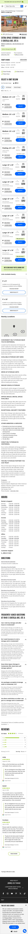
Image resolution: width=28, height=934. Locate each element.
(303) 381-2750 (5, 54)
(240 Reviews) (9, 34)
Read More (14, 853)
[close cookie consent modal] (26, 905)
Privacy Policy (8, 918)
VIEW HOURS (23, 59)
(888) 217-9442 (19, 54)
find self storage (10, 11)
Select (21, 106)
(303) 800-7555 (14, 491)
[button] (14, 274)
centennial (19, 11)
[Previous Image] (3, 23)
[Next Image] (25, 23)
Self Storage (8, 87)
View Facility (14, 292)
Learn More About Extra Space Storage (13, 887)
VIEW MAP (24, 34)
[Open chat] (25, 931)
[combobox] (14, 6)
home (3, 11)
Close (14, 927)
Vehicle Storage (17, 87)
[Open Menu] (2, 6)
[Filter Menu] (2, 87)
